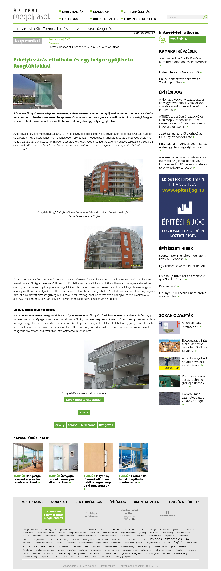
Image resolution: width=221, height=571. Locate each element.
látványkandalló (112, 550)
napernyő (63, 547)
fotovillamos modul (45, 533)
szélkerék (96, 547)
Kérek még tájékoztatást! (84, 400)
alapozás (80, 553)
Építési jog (70, 19)
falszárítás (191, 550)
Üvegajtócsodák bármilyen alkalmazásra (62, 479)
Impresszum (108, 566)
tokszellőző (106, 556)
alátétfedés (192, 543)
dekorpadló (51, 536)
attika (50, 539)
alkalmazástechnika (87, 536)
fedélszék (27, 550)
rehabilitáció (68, 556)
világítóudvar (38, 539)
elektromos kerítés (108, 536)
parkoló (52, 547)
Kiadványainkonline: (129, 512)
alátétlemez (125, 536)
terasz (74, 29)
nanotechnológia (30, 556)
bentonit (182, 547)
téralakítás (94, 533)
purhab (143, 530)
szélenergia (96, 550)
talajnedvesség (183, 533)
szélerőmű (37, 536)
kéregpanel (83, 556)
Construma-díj (111, 553)
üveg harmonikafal (80, 547)
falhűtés (154, 533)
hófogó (153, 530)
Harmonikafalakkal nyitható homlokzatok (133, 479)
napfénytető (95, 553)
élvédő (26, 539)
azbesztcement (160, 547)
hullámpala (116, 543)
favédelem (92, 530)
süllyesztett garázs (133, 543)
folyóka (179, 550)
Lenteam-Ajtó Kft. (27, 29)
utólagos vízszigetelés (165, 539)
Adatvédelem (70, 566)
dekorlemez (146, 550)
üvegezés (104, 29)
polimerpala (65, 530)
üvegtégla (79, 530)
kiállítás (36, 553)
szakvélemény (180, 553)
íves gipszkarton (30, 530)
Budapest (54, 43)
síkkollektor (28, 533)
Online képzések (105, 19)
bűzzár (167, 543)
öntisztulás (117, 539)
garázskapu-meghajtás (132, 553)
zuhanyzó (48, 553)
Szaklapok (101, 11)
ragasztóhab (102, 543)
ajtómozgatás (152, 553)
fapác (94, 556)
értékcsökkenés (130, 550)
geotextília (178, 530)
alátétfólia (130, 539)
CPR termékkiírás (137, 11)
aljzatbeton (71, 543)
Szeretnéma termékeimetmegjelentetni (53, 515)
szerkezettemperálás (45, 550)
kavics (104, 530)
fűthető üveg (167, 533)
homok (142, 539)
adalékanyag (144, 547)
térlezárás (87, 29)
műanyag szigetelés (124, 556)
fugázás (178, 542)
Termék (49, 29)
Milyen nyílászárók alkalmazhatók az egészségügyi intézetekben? (97, 480)
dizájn (61, 550)
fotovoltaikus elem (163, 550)
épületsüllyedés (67, 536)
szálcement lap (63, 553)
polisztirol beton (110, 533)
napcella (166, 553)
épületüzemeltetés (50, 556)
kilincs (59, 543)
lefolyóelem (103, 539)
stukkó (26, 536)
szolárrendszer (86, 543)
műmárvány (62, 539)
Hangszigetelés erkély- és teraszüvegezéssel (27, 479)
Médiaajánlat (89, 566)
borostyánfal (88, 539)
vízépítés (115, 529)
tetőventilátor (111, 547)
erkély (63, 29)
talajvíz (26, 553)
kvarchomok (183, 536)
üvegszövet (140, 536)
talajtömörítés (130, 530)
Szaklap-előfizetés (91, 515)
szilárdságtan (34, 546)
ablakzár (190, 530)
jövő (173, 547)
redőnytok (164, 530)
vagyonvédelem (128, 533)
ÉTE (187, 539)
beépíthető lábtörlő (77, 533)
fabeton (61, 533)
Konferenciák (72, 11)
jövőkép (142, 533)
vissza (84, 412)
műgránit (71, 550)
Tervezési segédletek (140, 19)
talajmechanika (153, 543)
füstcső (75, 539)
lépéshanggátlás (48, 530)
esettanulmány (127, 547)
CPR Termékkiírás (89, 502)
